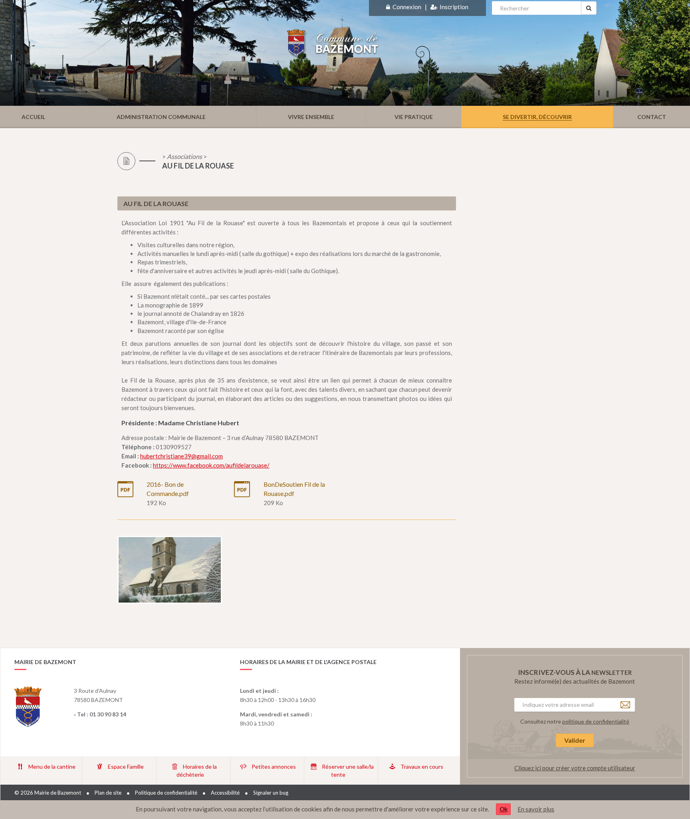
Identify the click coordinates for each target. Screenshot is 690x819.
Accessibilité (225, 792)
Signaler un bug (270, 792)
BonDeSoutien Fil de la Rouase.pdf (294, 488)
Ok (504, 809)
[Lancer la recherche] (589, 8)
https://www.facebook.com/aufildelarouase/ (211, 465)
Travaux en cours (422, 766)
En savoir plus (536, 809)
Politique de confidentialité (166, 792)
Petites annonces (274, 766)
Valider (574, 740)
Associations (184, 156)
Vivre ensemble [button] (311, 116)
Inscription (454, 6)
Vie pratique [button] (414, 116)
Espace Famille (126, 766)
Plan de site (108, 792)
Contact (651, 116)
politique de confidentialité (595, 721)
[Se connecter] (388, 6)
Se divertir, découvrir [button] (537, 116)
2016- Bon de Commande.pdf (168, 488)
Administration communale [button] (161, 116)
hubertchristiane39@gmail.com (181, 456)
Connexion (407, 6)
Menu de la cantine (51, 766)
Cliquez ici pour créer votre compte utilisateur (574, 767)
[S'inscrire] (433, 6)
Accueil (33, 116)
